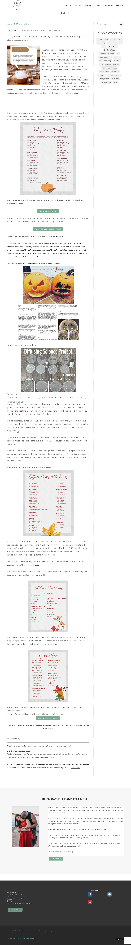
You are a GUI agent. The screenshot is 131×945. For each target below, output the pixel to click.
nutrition (117, 61)
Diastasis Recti (109, 50)
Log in (120, 939)
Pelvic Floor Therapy (109, 68)
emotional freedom (107, 54)
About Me (109, 5)
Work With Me (75, 5)
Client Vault (121, 5)
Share (14, 30)
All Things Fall (18, 23)
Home (65, 5)
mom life (117, 57)
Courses (88, 5)
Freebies (98, 5)
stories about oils (114, 75)
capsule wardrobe (114, 43)
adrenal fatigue (102, 39)
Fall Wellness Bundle (48, 718)
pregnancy (115, 71)
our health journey (112, 64)
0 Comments (55, 30)
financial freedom (105, 57)
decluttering (112, 46)
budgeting (101, 43)
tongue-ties (104, 79)
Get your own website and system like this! (21, 938)
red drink (101, 75)
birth (120, 39)
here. (50, 729)
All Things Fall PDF (48, 211)
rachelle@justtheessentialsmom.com (19, 903)
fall (44, 30)
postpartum (104, 71)
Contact (57, 859)
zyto (115, 82)
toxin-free (115, 79)
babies (113, 39)
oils (101, 64)
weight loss (106, 82)
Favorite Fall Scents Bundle (48, 229)
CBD (103, 46)
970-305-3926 (17, 899)
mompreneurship (105, 61)
